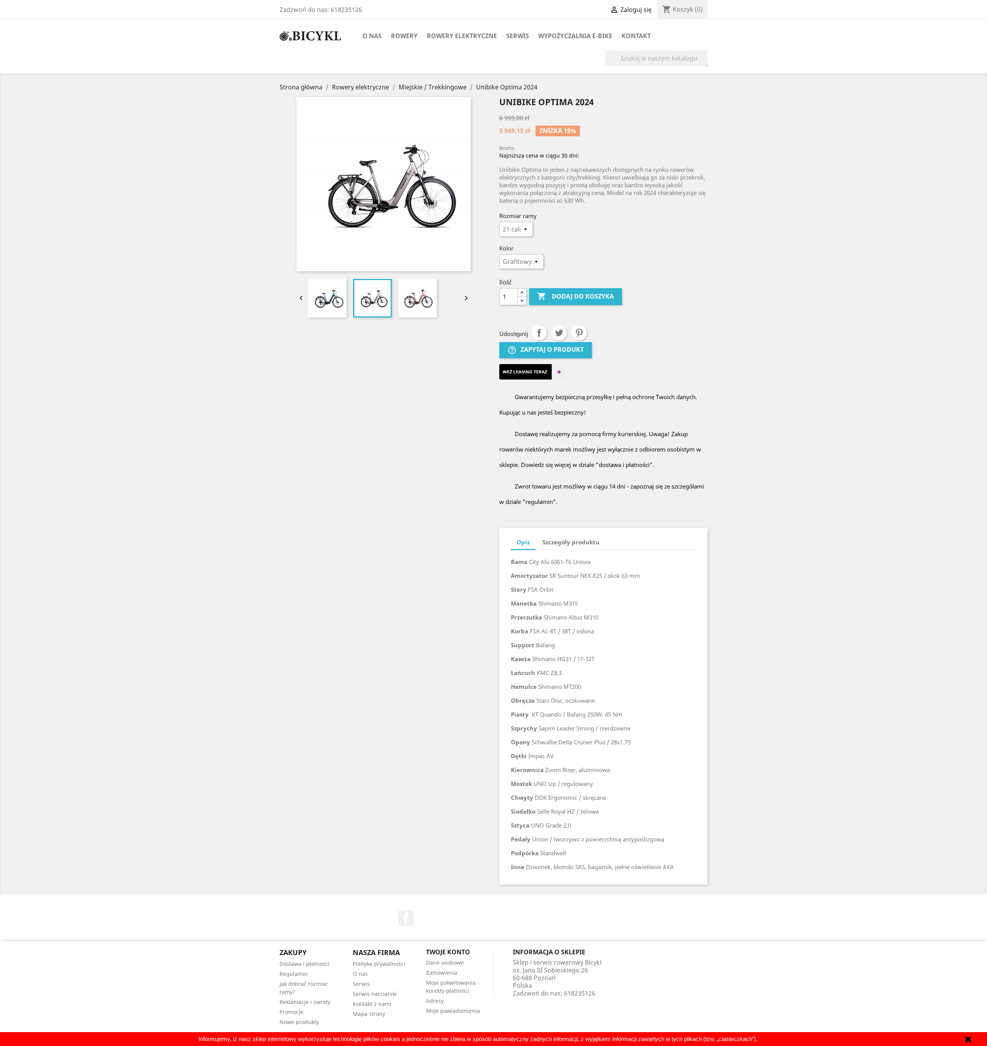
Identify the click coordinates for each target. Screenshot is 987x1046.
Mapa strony (369, 1013)
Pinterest (579, 333)
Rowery (404, 36)
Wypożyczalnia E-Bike (575, 36)
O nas (372, 36)
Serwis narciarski (375, 993)
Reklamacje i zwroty (305, 1002)
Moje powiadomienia (453, 1010)
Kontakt (636, 36)
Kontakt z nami (372, 1003)
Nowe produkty (299, 1022)
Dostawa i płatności (305, 963)
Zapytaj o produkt (545, 350)
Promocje (291, 1012)
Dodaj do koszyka (575, 296)
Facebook (406, 918)
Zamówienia (441, 972)
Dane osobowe (445, 962)
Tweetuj (559, 333)
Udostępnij (539, 333)
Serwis (517, 36)
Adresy (435, 1000)
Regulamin (294, 973)
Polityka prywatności (379, 963)
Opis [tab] (523, 542)
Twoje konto (448, 952)
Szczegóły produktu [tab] (571, 542)
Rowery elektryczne (462, 36)
